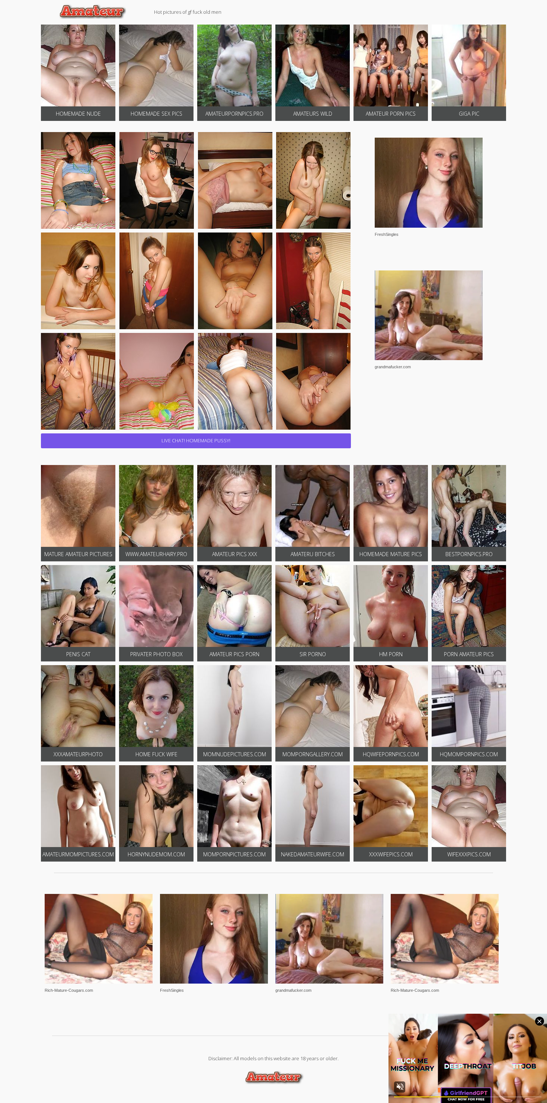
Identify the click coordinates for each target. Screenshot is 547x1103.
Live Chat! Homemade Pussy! (195, 440)
